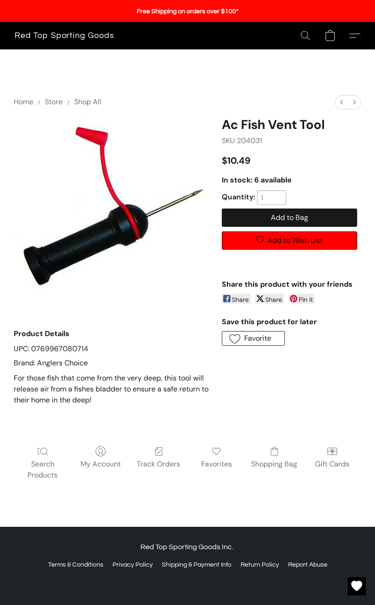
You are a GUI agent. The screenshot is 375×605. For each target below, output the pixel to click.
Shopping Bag (274, 464)
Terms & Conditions (75, 565)
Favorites (216, 464)
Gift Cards (332, 464)
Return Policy (260, 565)
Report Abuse (307, 565)
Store (54, 102)
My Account (100, 464)
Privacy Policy (132, 565)
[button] (64, 36)
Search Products (42, 469)
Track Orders (158, 464)
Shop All (88, 102)
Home (23, 102)
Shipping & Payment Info (196, 565)
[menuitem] (341, 102)
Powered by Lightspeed (187, 581)
